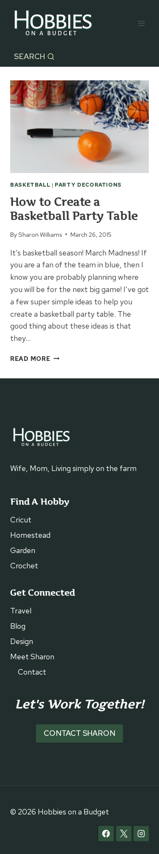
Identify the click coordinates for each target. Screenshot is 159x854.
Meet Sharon (32, 656)
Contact (32, 672)
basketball (30, 184)
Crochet (24, 565)
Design (21, 641)
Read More (34, 359)
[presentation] (79, 126)
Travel (20, 611)
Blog (17, 626)
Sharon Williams (40, 234)
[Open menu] (141, 23)
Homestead (30, 535)
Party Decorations (88, 184)
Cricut (20, 520)
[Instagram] (141, 833)
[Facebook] (106, 833)
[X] (123, 833)
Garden (22, 550)
